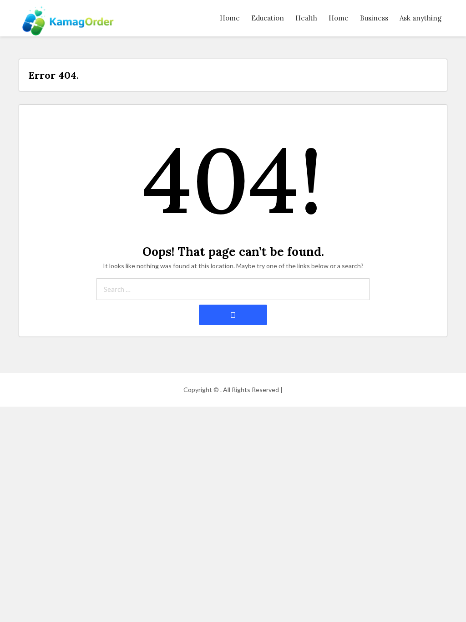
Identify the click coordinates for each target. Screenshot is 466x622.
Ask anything (420, 18)
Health (306, 18)
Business (374, 18)
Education (267, 18)
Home (230, 18)
